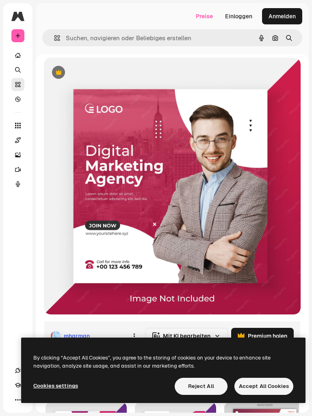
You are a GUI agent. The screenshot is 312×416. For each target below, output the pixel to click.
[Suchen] (17, 69)
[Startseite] (17, 55)
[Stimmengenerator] (17, 184)
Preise (204, 16)
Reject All (201, 386)
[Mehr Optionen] (134, 336)
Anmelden (282, 16)
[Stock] (17, 84)
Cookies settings (55, 385)
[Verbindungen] (17, 370)
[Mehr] (17, 399)
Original (95, 73)
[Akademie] (17, 385)
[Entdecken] (17, 99)
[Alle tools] (17, 125)
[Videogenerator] (17, 169)
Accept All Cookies (264, 386)
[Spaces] (17, 140)
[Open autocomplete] (54, 38)
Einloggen (238, 16)
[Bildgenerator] (17, 154)
